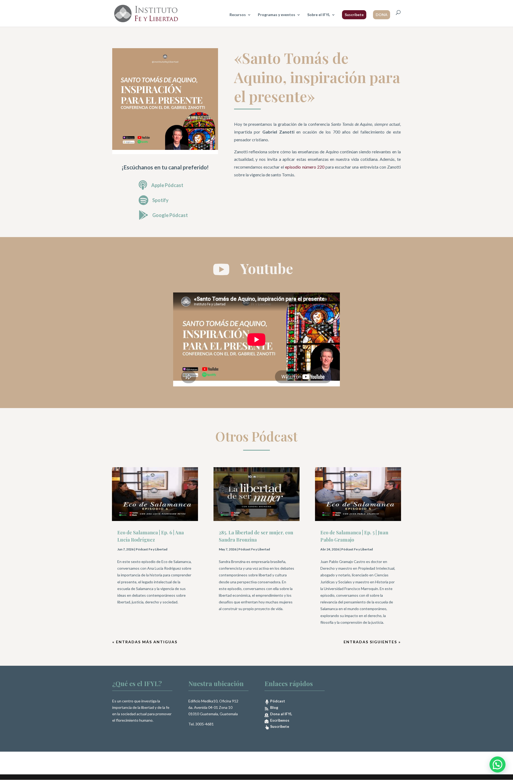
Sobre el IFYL (318, 15)
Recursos (238, 15)
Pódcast (277, 701)
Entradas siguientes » (372, 642)
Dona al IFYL (280, 713)
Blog (273, 707)
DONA (381, 14)
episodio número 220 (304, 166)
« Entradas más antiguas (144, 642)
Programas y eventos (276, 15)
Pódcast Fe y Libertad (151, 549)
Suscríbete (354, 14)
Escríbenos (279, 720)
